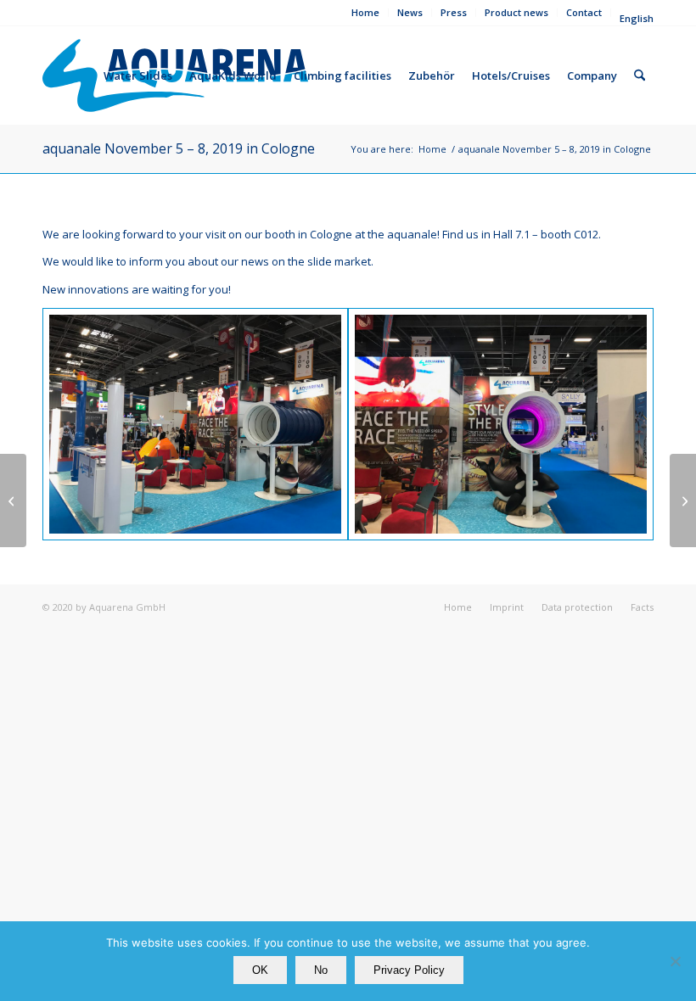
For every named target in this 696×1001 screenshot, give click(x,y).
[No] (674, 961)
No (321, 970)
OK (260, 970)
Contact (584, 12)
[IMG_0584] (195, 424)
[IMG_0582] (501, 424)
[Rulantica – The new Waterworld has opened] (683, 500)
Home (365, 12)
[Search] (640, 75)
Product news (516, 12)
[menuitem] (366, 12)
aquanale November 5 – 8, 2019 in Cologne (178, 148)
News (410, 12)
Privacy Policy (409, 970)
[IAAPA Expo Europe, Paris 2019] (13, 500)
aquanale (412, 234)
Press (454, 12)
